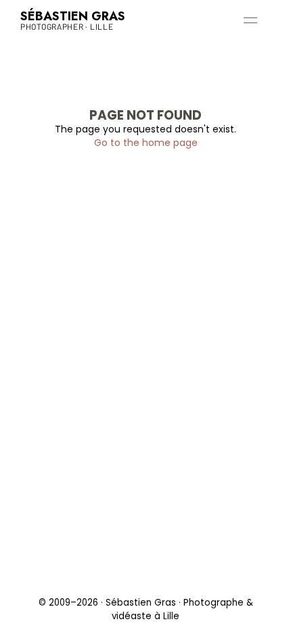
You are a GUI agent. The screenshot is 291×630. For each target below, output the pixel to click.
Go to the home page (146, 142)
